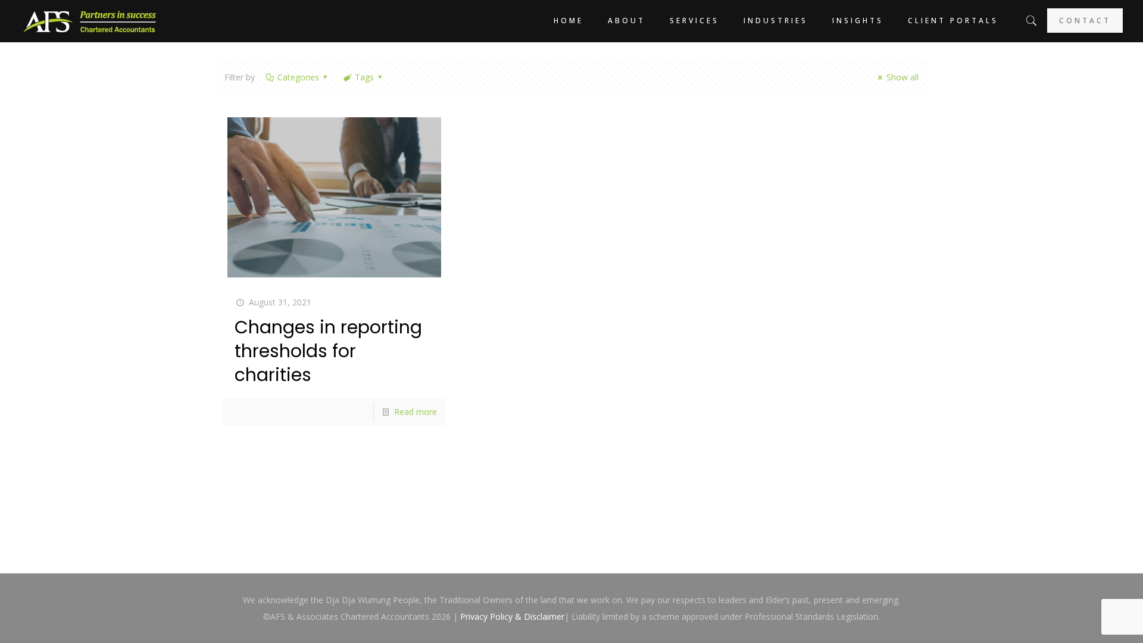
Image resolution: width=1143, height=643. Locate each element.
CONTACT (1085, 20)
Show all (902, 77)
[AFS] (89, 21)
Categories (298, 77)
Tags (364, 77)
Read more (415, 411)
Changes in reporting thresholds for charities (328, 351)
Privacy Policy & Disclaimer (512, 616)
